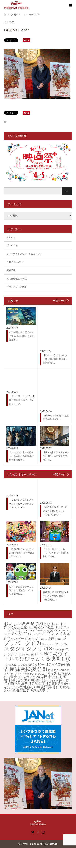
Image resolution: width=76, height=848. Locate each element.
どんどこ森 (21, 627)
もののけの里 (47, 627)
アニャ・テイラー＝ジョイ (37, 630)
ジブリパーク (35, 640)
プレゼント (12, 245)
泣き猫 (43, 683)
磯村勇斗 (60, 683)
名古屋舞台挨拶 (37, 666)
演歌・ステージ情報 (17, 286)
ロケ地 (46, 654)
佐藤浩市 (24, 664)
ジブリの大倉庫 (46, 638)
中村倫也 (10, 664)
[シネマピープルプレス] (16, 5)
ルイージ (27, 654)
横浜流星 (24, 683)
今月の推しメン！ (15, 262)
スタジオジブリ (29, 648)
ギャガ (20, 633)
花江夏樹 (51, 686)
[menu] (70, 5)
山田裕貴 (50, 673)
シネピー (21, 638)
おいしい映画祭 (23, 623)
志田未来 (51, 676)
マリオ (59, 649)
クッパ (34, 633)
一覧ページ (59, 300)
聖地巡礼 (30, 687)
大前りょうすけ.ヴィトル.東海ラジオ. (38, 671)
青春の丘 (23, 690)
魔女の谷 (41, 690)
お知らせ (11, 237)
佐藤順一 (41, 664)
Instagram (43, 832)
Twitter (33, 832)
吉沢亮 (58, 664)
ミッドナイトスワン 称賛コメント (24, 253)
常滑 (16, 677)
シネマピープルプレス (29, 843)
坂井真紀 (56, 670)
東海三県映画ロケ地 (17, 278)
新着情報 (11, 270)
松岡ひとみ (52, 680)
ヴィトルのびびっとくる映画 (37, 656)
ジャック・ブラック (54, 644)
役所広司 (32, 677)
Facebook (38, 832)
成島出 (39, 680)
